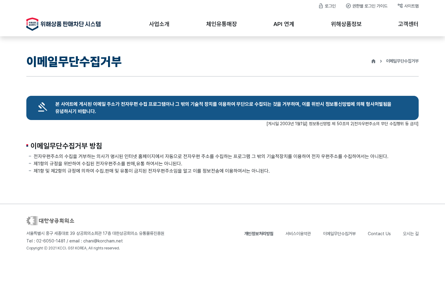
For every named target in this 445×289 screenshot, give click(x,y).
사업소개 (159, 24)
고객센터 (408, 24)
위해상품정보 (346, 24)
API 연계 (283, 24)
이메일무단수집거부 (339, 233)
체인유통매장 (221, 24)
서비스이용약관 (298, 233)
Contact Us (379, 233)
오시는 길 (411, 233)
